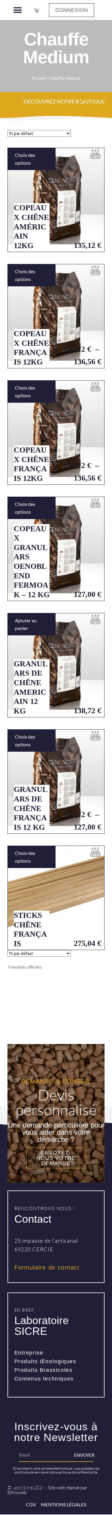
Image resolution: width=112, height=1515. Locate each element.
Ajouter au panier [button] (26, 624)
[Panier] (36, 10)
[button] (17, 10)
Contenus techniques (44, 1379)
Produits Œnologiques (45, 1361)
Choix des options (25, 159)
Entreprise (29, 1353)
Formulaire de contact (47, 1267)
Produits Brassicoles (43, 1370)
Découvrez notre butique (64, 101)
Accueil (39, 78)
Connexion (71, 10)
